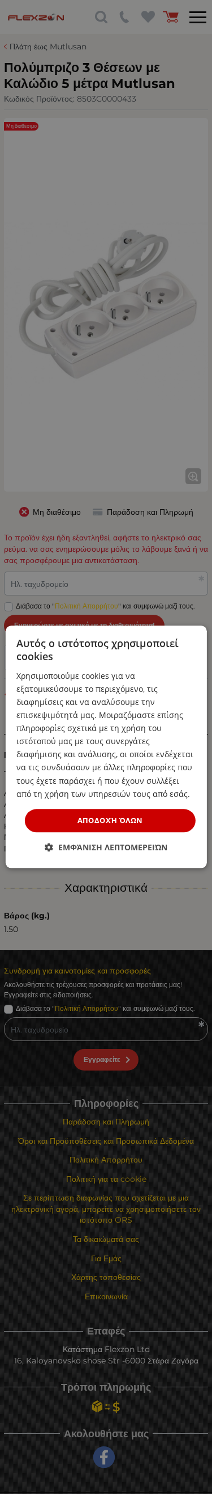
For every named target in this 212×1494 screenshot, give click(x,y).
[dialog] (105, 747)
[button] (106, 847)
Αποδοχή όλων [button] (110, 820)
